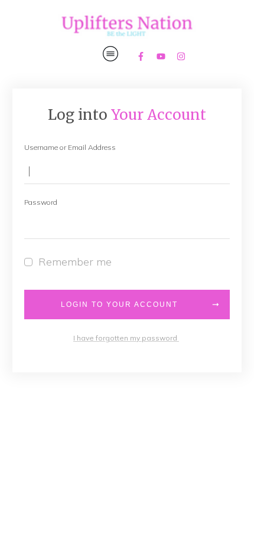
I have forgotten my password (126, 337)
